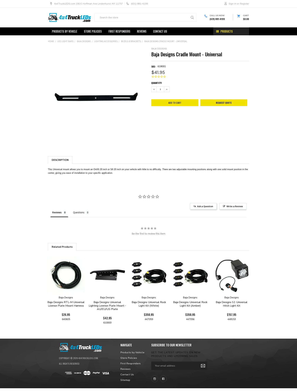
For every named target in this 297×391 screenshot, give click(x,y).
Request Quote (224, 102)
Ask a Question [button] (205, 206)
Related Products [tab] (62, 246)
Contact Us (160, 31)
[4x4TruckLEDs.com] (80, 347)
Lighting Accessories (106, 41)
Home (51, 41)
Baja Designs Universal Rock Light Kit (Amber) (190, 304)
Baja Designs (84, 41)
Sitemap (125, 380)
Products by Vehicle (64, 31)
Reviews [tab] (57, 212)
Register (244, 3)
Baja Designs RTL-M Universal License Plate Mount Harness (66, 304)
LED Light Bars (65, 41)
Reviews (141, 31)
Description (60, 160)
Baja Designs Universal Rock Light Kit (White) (149, 304)
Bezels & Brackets (131, 41)
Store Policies (93, 31)
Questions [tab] (78, 212)
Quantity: (156, 83)
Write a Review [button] (235, 206)
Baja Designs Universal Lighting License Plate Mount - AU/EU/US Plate (107, 305)
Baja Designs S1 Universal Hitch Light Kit (232, 304)
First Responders (119, 31)
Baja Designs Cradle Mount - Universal (165, 41)
